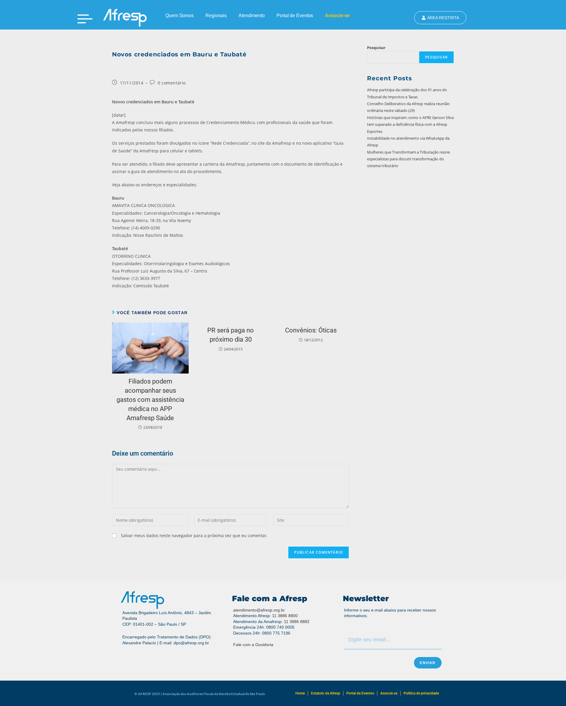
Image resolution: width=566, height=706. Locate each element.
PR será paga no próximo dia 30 (230, 335)
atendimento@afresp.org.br (259, 610)
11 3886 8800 (285, 615)
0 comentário (172, 83)
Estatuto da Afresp (325, 693)
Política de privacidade (421, 693)
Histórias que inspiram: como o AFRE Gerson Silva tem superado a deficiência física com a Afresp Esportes (410, 124)
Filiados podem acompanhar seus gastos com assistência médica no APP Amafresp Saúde (150, 399)
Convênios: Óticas (311, 330)
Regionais (216, 15)
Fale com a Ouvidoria (253, 644)
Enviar (427, 663)
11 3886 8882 (297, 621)
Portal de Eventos (295, 15)
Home (300, 693)
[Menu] (85, 18)
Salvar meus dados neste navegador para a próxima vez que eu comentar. (194, 535)
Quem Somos (179, 15)
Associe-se (337, 15)
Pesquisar (376, 47)
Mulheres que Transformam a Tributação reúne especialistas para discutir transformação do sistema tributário (408, 159)
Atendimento (251, 15)
